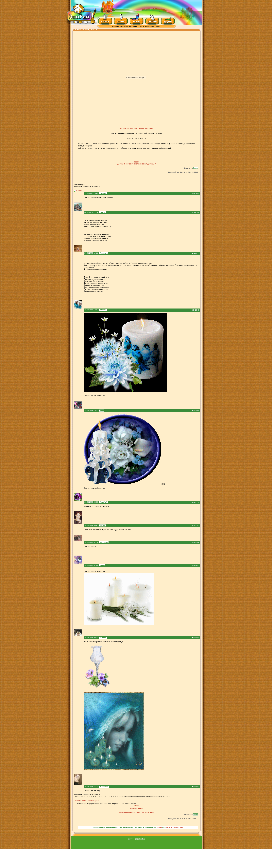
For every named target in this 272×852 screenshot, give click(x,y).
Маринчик (104, 787)
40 (143, 797)
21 (105, 797)
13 (89, 797)
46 (155, 797)
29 (121, 797)
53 (169, 797)
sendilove (104, 542)
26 (115, 797)
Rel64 (102, 565)
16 (95, 797)
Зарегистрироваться (174, 827)
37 (137, 797)
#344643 (195, 787)
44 (151, 797)
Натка (102, 525)
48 (159, 797)
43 (149, 797)
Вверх (136, 806)
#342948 (195, 310)
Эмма (195, 168)
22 (107, 797)
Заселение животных (128, 26)
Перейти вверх (136, 808)
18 (99, 797)
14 (91, 797)
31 (125, 797)
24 (111, 797)
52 (167, 797)
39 (141, 797)
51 (165, 797)
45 (153, 797)
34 (131, 797)
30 (123, 797)
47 (157, 797)
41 (145, 797)
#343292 (195, 526)
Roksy (102, 212)
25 (113, 797)
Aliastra (103, 310)
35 (133, 797)
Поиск (158, 26)
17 (97, 797)
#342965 (195, 411)
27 (117, 797)
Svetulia (103, 193)
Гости (136, 162)
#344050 (195, 638)
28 (119, 797)
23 (109, 797)
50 (163, 797)
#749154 (195, 213)
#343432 (195, 566)
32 (127, 797)
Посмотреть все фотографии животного (136, 129)
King (102, 411)
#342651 (195, 253)
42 (147, 797)
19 (101, 797)
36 (135, 797)
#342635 (195, 194)
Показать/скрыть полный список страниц (136, 812)
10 (91, 187)
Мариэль (104, 253)
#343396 (195, 543)
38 (139, 797)
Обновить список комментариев (86, 801)
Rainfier (103, 638)
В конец (98, 187)
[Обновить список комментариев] (85, 185)
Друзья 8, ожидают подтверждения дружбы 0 (136, 164)
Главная (115, 26)
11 (93, 187)
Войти (159, 827)
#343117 (195, 502)
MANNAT (103, 502)
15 (93, 797)
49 (161, 797)
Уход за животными (146, 26)
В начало (77, 187)
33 (129, 797)
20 (103, 797)
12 (87, 797)
